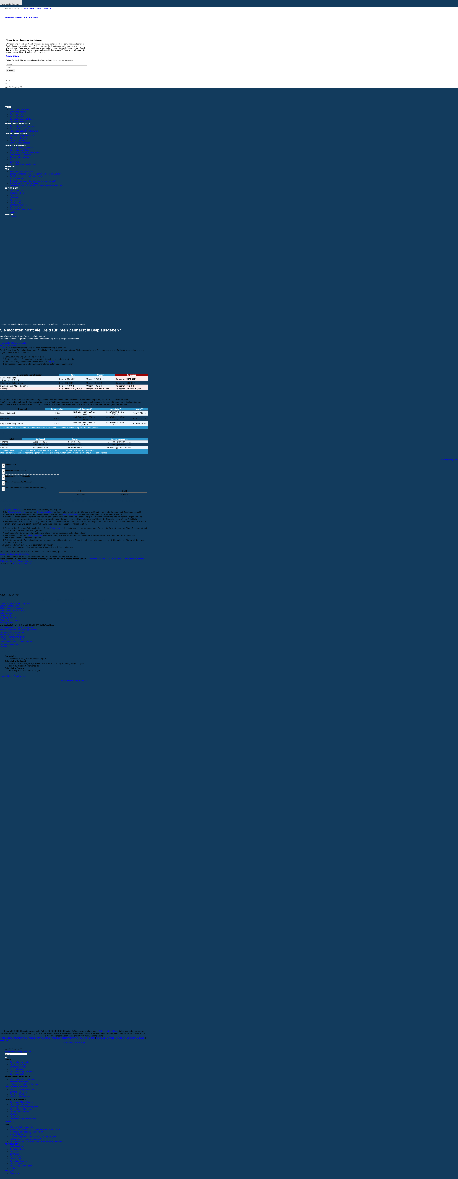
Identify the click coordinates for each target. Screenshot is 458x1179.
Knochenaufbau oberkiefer (12, 632)
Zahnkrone (14, 1116)
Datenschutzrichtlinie (108, 1031)
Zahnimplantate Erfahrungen (22, 126)
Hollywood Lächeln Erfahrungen (24, 131)
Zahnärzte (14, 1151)
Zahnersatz (14, 1154)
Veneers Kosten (16, 116)
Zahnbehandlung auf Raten (22, 119)
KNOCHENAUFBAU (136, 1038)
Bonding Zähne (6, 622)
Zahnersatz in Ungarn (9, 620)
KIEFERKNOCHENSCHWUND (13, 1038)
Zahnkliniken (15, 1158)
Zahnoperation (6, 613)
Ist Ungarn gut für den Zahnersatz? (25, 1139)
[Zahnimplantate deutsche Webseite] (6, 13)
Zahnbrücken (15, 1156)
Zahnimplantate (70, 514)
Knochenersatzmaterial (10, 644)
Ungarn (51, 361)
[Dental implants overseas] (20, 13)
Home (2, 347)
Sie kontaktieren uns (14, 509)
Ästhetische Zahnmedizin (21, 1166)
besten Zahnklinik (45, 512)
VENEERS (120, 1038)
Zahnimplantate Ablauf (20, 1104)
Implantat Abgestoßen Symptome (15, 603)
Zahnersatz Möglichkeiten (21, 1102)
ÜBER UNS (14, 1173)
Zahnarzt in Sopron (18, 138)
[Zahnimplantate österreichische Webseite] (9, 13)
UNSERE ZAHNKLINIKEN (16, 133)
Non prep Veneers (8, 618)
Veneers (13, 1114)
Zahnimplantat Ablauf (9, 606)
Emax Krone (5, 615)
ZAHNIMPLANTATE (105, 1038)
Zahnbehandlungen (18, 1161)
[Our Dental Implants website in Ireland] (17, 13)
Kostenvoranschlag (16, 512)
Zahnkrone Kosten (18, 112)
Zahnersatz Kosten (18, 114)
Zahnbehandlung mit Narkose (23, 1118)
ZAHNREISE (10, 1121)
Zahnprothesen (16, 1163)
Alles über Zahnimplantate (21, 1127)
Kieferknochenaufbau (19, 1111)
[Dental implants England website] (13, 13)
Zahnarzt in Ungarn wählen (22, 135)
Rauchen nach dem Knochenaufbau (16, 641)
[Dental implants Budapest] (23, 13)
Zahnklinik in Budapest (20, 1096)
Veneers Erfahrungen (19, 128)
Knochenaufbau (17, 1149)
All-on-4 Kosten (114, 558)
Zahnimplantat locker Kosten (13, 610)
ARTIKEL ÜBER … (12, 1144)
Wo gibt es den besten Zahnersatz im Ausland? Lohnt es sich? (26, 1133)
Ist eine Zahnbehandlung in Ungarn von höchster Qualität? (35, 1129)
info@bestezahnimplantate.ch (37, 8)
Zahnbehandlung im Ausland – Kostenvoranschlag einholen (36, 1141)
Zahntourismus (56, 528)
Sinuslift (3, 646)
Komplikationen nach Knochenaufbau (16, 627)
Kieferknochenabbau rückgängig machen (18, 629)
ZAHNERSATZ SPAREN (39, 1038)
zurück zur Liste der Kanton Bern (14, 554)
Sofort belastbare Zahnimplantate (24, 1107)
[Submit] (6, 83)
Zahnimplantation (34, 535)
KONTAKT (5, 1040)
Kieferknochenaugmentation (12, 637)
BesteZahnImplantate (22, 563)
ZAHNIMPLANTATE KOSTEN (65, 1038)
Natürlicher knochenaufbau (12, 639)
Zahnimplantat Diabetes (20, 1109)
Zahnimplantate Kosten (20, 109)
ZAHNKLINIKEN (87, 1038)
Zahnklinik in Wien (18, 140)
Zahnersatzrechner (18, 121)
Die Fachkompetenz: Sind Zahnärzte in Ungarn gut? (33, 1136)
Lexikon (13, 1168)
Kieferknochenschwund (10, 634)
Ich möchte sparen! (449, 459)
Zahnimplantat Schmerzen (11, 608)
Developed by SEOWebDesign (74, 1043)
